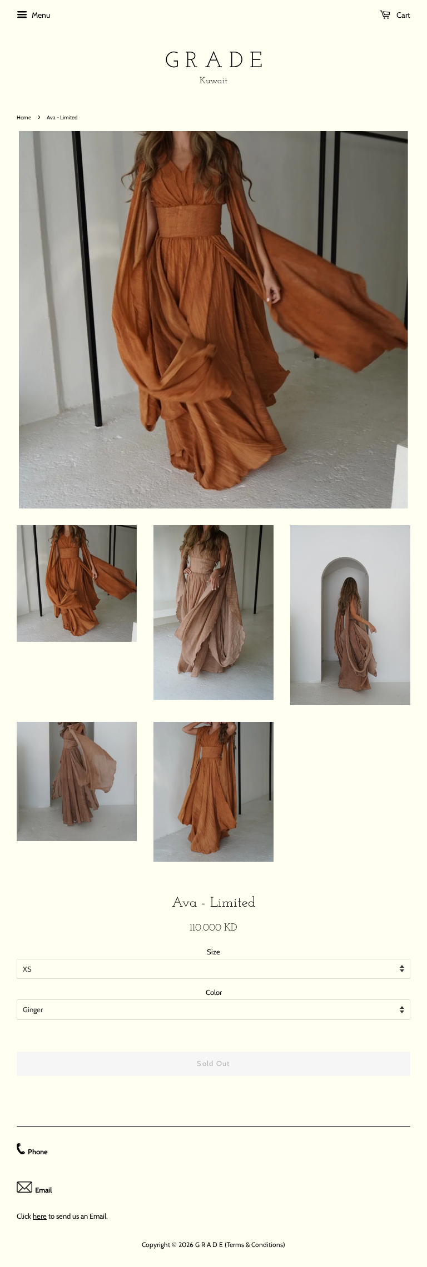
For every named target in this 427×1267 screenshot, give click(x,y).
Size (213, 951)
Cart (402, 14)
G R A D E (213, 62)
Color (214, 992)
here (40, 1215)
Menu (40, 14)
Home (24, 117)
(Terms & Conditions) (255, 1244)
